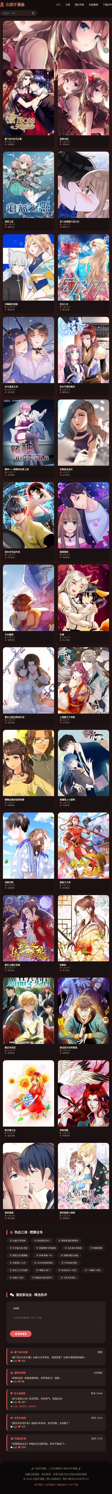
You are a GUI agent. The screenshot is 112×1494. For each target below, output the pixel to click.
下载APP (107, 4)
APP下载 (73, 1484)
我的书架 (79, 4)
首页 (58, 4)
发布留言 (22, 1333)
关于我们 (38, 1484)
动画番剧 (93, 4)
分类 (67, 4)
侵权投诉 (61, 1484)
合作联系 (50, 1484)
